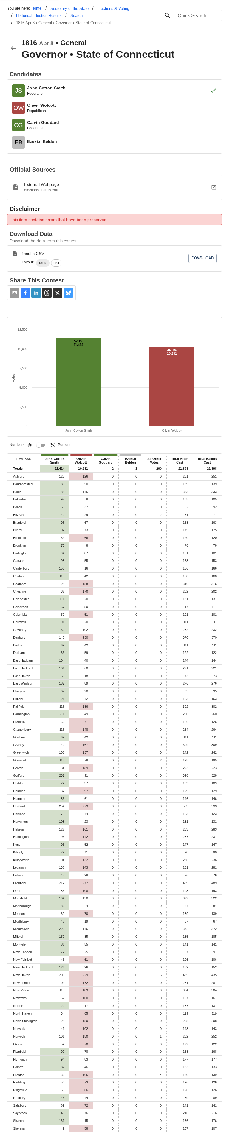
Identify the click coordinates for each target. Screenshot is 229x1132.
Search (76, 15)
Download (202, 258)
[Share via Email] (14, 293)
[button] (43, 263)
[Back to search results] (13, 48)
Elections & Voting (113, 8)
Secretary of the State (69, 8)
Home (36, 8)
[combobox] (197, 15)
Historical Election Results (39, 15)
